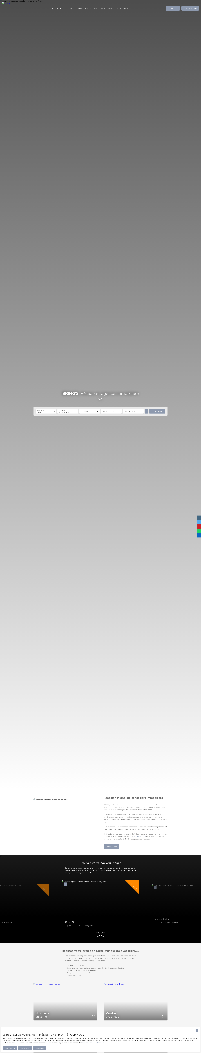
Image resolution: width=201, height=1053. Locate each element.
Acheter (63, 8)
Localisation (85, 411)
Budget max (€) (109, 411)
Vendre (88, 8)
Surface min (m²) (130, 411)
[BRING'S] (12, 8)
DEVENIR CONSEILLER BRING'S (119, 8)
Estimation (79, 8)
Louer (70, 8)
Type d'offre (40, 410)
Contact (103, 8)
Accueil (55, 8)
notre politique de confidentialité (93, 1043)
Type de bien (62, 410)
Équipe (95, 8)
